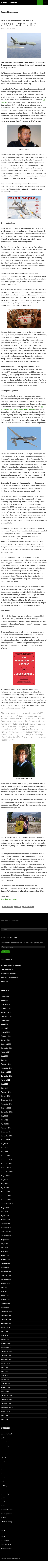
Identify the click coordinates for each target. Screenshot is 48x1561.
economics (5, 1454)
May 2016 (4, 1335)
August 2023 (5, 1080)
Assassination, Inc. (19, 24)
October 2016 (6, 1319)
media (3, 1478)
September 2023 (7, 1076)
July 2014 (4, 1415)
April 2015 (5, 1379)
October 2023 (6, 1072)
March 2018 (5, 1260)
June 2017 (4, 1288)
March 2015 (5, 1383)
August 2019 (5, 1208)
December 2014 (6, 1395)
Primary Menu (45, 2)
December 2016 (6, 1311)
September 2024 (7, 1048)
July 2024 (4, 1056)
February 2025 (6, 1036)
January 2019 (5, 1228)
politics (11, 21)
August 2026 (5, 996)
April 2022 (5, 1124)
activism (4, 1438)
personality (5, 1494)
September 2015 (7, 1359)
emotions (4, 1462)
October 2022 (6, 1108)
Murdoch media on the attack (11, 966)
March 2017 (5, 1299)
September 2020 (7, 1172)
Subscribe (6, 952)
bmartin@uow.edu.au (9, 899)
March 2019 (5, 1220)
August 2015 (5, 1363)
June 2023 (4, 1088)
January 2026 (5, 1012)
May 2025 (4, 1028)
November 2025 (6, 1016)
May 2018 (4, 1252)
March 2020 (5, 1192)
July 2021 (4, 1144)
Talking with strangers (8, 974)
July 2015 (4, 1367)
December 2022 (6, 1100)
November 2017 (6, 1272)
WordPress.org (6, 1548)
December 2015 (6, 1351)
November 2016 (6, 1315)
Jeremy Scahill (28, 907)
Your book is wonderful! (9, 978)
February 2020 (6, 1196)
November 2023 (6, 1068)
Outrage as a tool (7, 970)
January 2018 (5, 1268)
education (4, 1458)
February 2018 (6, 1264)
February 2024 (6, 1064)
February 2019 (6, 1224)
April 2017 (5, 1295)
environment (5, 1466)
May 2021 (4, 1152)
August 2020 (5, 1176)
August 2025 (5, 1020)
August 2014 (5, 1411)
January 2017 (5, 1307)
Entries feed (5, 1540)
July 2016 (4, 1331)
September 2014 (7, 1407)
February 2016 (6, 1343)
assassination (8, 907)
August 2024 (5, 1052)
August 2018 (5, 1240)
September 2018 (7, 1236)
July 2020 (4, 1180)
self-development (7, 1510)
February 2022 (6, 1128)
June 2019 (4, 1212)
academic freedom (7, 1434)
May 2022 (4, 1120)
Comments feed (6, 1544)
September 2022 (7, 1112)
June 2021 (4, 1148)
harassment (5, 1470)
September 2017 (7, 1280)
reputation (4, 1502)
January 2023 (5, 1096)
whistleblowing (26, 21)
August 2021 (5, 1140)
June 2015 (4, 1371)
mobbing (4, 1486)
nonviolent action (7, 1490)
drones (18, 907)
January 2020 (5, 1200)
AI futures (4, 982)
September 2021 (7, 1136)
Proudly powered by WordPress (10, 1558)
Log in (3, 1536)
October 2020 (6, 1168)
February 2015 (6, 1387)
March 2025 (5, 1032)
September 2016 (7, 1323)
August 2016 (5, 1327)
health (3, 1474)
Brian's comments (9, 2)
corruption (5, 1442)
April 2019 (5, 1216)
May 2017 (4, 1291)
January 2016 (5, 1347)
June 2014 (4, 1419)
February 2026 (6, 1008)
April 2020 (5, 1188)
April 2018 (5, 1256)
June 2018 (4, 1248)
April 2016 (5, 1339)
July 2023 (4, 1084)
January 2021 (5, 1156)
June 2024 (4, 1060)
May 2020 (4, 1184)
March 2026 (5, 1004)
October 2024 (6, 1044)
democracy (5, 1446)
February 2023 (6, 1092)
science (3, 1506)
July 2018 (4, 1244)
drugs (3, 1450)
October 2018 (6, 1232)
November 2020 (6, 1164)
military (4, 21)
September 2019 (7, 1204)
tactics (17, 21)
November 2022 (6, 1104)
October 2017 (6, 1276)
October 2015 (6, 1355)
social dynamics (6, 1514)
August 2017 (5, 1284)
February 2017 (6, 1303)
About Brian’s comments (10, 921)
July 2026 (4, 1000)
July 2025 (4, 1024)
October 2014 (6, 1403)
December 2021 (6, 1132)
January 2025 (5, 1040)
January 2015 (5, 1391)
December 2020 (6, 1160)
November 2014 (6, 1399)
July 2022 (4, 1116)
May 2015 (4, 1375)
